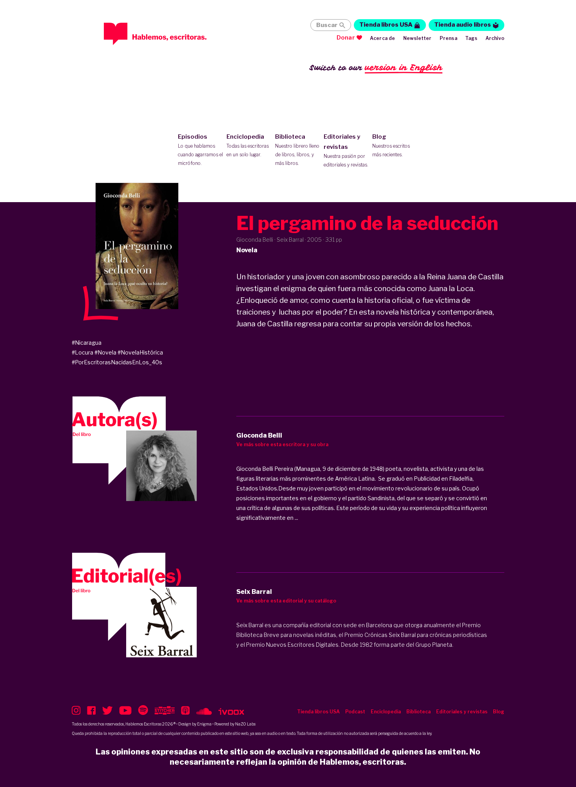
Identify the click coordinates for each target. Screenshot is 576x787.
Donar (346, 37)
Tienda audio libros (462, 24)
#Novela (105, 352)
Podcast (355, 712)
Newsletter (417, 38)
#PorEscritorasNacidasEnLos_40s (117, 362)
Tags (471, 38)
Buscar (326, 25)
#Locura (82, 352)
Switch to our (376, 67)
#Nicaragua (86, 342)
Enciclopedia (247, 145)
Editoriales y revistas (346, 150)
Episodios (200, 149)
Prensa (448, 38)
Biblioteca (297, 149)
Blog (391, 145)
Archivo (494, 38)
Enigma (204, 724)
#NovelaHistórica (140, 352)
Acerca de (382, 38)
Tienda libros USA (386, 24)
